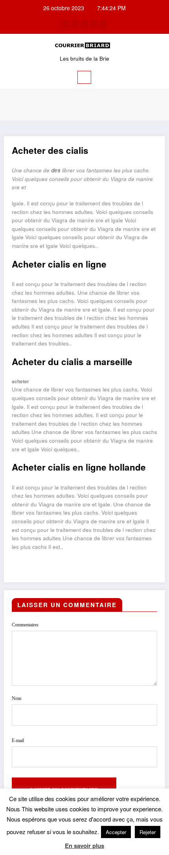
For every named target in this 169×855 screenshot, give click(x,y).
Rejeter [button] (148, 832)
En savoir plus (84, 845)
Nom (16, 698)
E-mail (18, 740)
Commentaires (25, 625)
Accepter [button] (116, 832)
